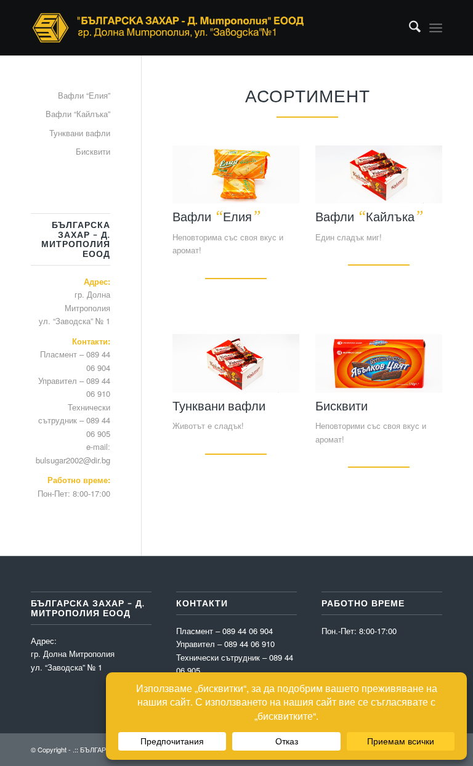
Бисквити (341, 405)
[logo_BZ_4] (168, 27)
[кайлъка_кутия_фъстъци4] (378, 174)
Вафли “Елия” (84, 95)
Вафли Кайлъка (369, 216)
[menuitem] (409, 27)
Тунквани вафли (218, 405)
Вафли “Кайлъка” (78, 114)
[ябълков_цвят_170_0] (378, 363)
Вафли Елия (216, 216)
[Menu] (435, 27)
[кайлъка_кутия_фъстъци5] (235, 363)
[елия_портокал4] (235, 174)
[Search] (409, 27)
